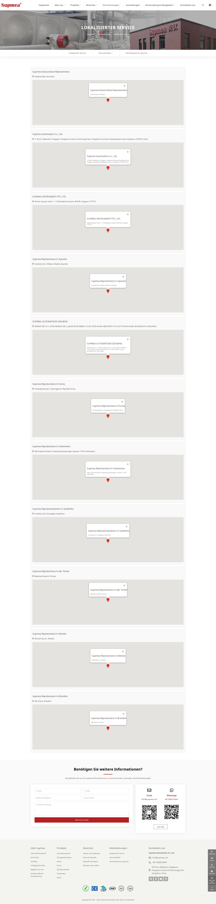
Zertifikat (34, 861)
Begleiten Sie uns (37, 869)
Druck (59, 865)
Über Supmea (38, 848)
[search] (202, 5)
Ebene (59, 861)
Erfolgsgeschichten (38, 865)
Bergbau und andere (91, 865)
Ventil (59, 878)
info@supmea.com (149, 799)
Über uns (58, 5)
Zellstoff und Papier (90, 861)
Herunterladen (105, 53)
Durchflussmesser (63, 853)
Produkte (74, 5)
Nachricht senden (82, 820)
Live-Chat (160, 827)
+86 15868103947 (159, 862)
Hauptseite (44, 5)
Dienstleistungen (111, 5)
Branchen (90, 5)
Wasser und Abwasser (91, 853)
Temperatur (61, 873)
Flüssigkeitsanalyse (64, 857)
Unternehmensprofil (38, 853)
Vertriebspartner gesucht (136, 53)
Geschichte (35, 857)
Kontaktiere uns (187, 5)
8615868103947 (171, 799)
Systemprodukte (63, 869)
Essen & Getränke (89, 857)
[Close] (124, 86)
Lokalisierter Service (77, 53)
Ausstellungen (133, 5)
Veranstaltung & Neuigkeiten (159, 5)
